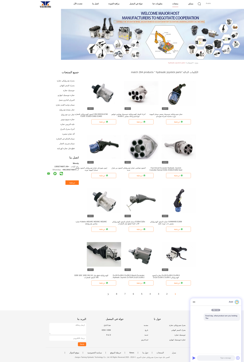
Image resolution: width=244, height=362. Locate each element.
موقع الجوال (74, 353)
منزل (174, 353)
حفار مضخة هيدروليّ (67, 110)
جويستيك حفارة (69, 90)
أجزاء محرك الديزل (67, 129)
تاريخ (146, 330)
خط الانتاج (107, 325)
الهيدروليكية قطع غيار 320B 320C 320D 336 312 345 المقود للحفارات (91, 276)
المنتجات (160, 353)
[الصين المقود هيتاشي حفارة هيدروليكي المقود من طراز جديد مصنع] (141, 146)
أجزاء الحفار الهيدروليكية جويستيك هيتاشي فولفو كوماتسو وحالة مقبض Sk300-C (129, 115)
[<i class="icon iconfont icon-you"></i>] (108, 294)
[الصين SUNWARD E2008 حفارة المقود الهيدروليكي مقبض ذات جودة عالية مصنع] (179, 200)
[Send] (194, 358)
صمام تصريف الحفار (67, 144)
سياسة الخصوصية (94, 353)
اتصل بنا (95, 4)
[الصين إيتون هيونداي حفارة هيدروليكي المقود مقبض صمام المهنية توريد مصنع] (104, 146)
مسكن (190, 4)
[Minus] (193, 301)
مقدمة (146, 325)
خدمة (146, 335)
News (131, 353)
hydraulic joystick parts (176, 63)
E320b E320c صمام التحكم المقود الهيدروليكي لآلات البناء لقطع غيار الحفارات (128, 223)
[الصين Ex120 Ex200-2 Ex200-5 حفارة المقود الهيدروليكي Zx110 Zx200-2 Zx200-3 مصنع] (179, 254)
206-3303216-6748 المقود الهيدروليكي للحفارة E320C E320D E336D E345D (91, 115)
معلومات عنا (157, 4)
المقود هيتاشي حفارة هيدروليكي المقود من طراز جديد (128, 169)
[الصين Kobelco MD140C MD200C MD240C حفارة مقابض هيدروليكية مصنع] (104, 200)
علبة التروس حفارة (67, 124)
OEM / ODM (106, 330)
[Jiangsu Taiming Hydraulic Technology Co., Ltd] (45, 4)
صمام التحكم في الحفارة (65, 139)
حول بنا (145, 353)
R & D (108, 335)
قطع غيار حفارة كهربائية (66, 148)
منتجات (175, 4)
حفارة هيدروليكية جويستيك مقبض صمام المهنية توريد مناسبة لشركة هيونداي (165, 115)
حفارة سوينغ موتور (68, 119)
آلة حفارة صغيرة (68, 134)
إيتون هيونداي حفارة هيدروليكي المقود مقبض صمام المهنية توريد (91, 169)
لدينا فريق (144, 340)
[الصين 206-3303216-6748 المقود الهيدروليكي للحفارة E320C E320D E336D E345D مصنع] (104, 93)
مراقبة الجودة (114, 4)
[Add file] (238, 358)
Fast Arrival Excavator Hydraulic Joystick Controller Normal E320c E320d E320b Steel (166, 169)
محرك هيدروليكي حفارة (66, 81)
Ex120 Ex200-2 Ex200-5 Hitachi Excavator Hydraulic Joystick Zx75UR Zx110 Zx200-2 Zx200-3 (128, 276)
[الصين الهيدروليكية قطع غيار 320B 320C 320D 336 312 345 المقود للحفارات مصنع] (104, 254)
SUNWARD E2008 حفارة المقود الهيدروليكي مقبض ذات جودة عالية (166, 223)
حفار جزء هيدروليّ (68, 115)
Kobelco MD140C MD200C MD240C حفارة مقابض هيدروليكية (91, 223)
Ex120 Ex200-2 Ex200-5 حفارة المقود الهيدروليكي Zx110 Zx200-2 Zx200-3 (166, 276)
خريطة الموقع (115, 353)
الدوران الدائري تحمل (67, 100)
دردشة (72, 183)
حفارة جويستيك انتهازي (66, 95)
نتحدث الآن (78, 4)
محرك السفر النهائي (67, 86)
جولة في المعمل (136, 4)
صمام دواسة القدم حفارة (65, 105)
